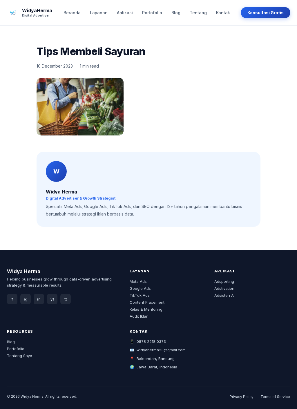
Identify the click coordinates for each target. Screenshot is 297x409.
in (39, 299)
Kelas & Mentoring (146, 309)
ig (26, 299)
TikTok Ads (140, 295)
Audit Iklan (139, 316)
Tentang (198, 12)
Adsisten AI (224, 295)
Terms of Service (275, 396)
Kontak (223, 12)
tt (65, 299)
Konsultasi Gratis (265, 12)
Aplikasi (125, 12)
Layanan (99, 12)
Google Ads (140, 288)
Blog (175, 12)
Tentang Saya (19, 355)
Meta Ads (138, 281)
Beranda (72, 12)
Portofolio (152, 12)
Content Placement (147, 302)
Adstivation (224, 288)
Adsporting (224, 281)
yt (52, 299)
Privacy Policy (241, 396)
